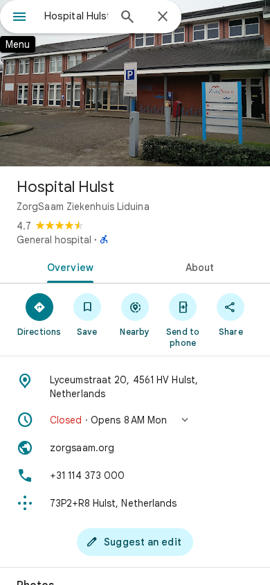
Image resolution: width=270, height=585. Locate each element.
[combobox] (76, 16)
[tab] (67, 266)
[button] (135, 420)
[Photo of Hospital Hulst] (135, 83)
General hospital (54, 240)
